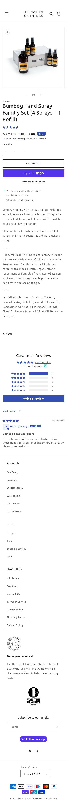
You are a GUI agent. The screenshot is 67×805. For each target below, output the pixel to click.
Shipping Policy (16, 617)
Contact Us (13, 503)
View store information (20, 200)
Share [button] (9, 333)
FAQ (9, 556)
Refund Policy (15, 625)
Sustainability (15, 487)
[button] (7, 14)
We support (13, 495)
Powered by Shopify (47, 798)
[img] (11, 420)
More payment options (33, 181)
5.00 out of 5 (43, 362)
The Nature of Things (28, 798)
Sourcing (12, 479)
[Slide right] (41, 95)
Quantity (7, 144)
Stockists (12, 586)
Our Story (12, 472)
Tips (9, 540)
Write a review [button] (33, 398)
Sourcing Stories (16, 548)
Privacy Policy (15, 609)
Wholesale (13, 578)
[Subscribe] (56, 727)
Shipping (21, 138)
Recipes (11, 532)
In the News (14, 511)
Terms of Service (16, 601)
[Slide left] (26, 95)
